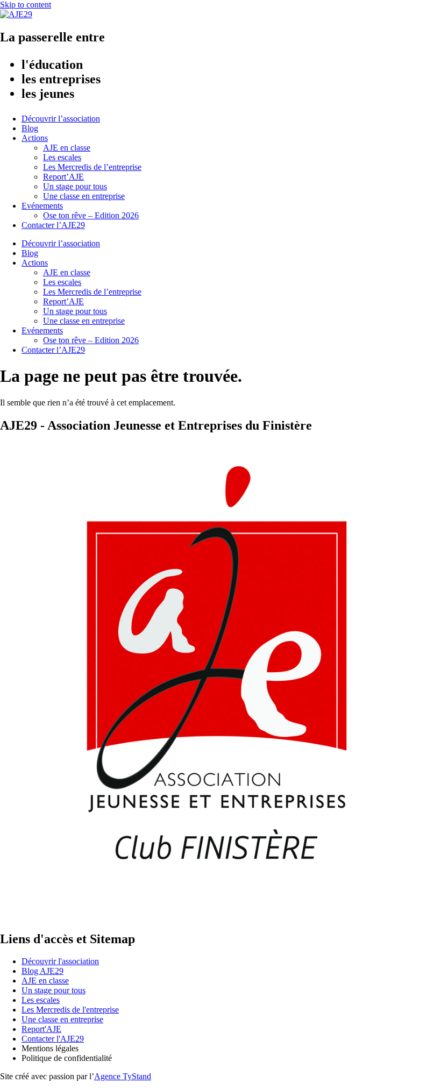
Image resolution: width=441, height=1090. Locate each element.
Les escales (62, 157)
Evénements (42, 205)
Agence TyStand (122, 1076)
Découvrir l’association (61, 118)
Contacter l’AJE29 (53, 225)
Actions (35, 138)
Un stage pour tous (75, 186)
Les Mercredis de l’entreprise (92, 167)
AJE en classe (66, 147)
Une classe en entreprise (84, 196)
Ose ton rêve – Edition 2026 (91, 215)
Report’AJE (63, 176)
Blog (30, 128)
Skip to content (25, 4)
